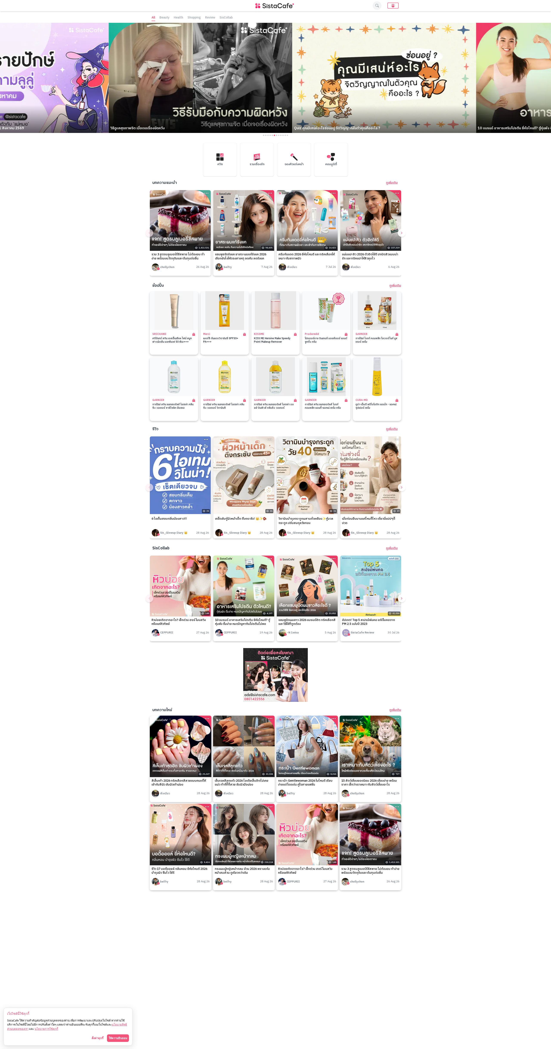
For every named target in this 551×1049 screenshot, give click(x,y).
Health (178, 17)
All (153, 17)
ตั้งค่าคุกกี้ (98, 1038)
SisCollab (226, 17)
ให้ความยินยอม (118, 1038)
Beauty (164, 17)
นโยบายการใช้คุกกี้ (46, 1029)
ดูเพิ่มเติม (392, 183)
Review (210, 17)
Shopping (194, 17)
